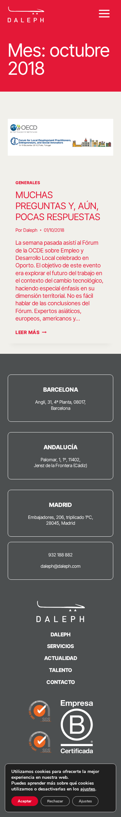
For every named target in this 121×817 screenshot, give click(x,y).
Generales (27, 182)
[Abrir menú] (104, 13)
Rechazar (55, 801)
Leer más (30, 332)
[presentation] (60, 137)
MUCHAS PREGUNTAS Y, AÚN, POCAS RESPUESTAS (57, 205)
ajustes (87, 789)
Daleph (30, 230)
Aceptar (25, 801)
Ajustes (85, 801)
